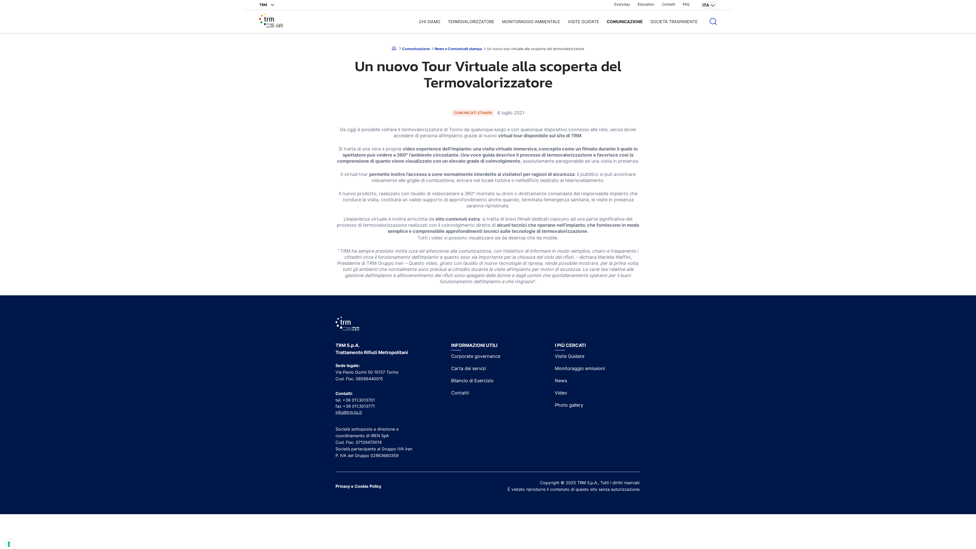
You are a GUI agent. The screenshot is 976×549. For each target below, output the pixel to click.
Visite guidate (583, 21)
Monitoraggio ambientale (531, 21)
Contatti (668, 4)
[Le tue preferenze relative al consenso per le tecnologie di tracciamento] (9, 544)
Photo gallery (569, 405)
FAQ (686, 4)
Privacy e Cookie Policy (358, 486)
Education (646, 4)
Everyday (622, 4)
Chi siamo (429, 21)
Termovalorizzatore (471, 21)
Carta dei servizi (468, 368)
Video (561, 392)
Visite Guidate (569, 356)
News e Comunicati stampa (459, 49)
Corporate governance (475, 356)
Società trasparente (674, 21)
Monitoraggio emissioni (580, 368)
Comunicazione (625, 21)
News (561, 380)
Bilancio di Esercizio (472, 380)
